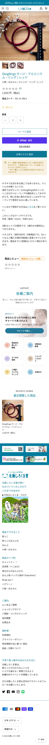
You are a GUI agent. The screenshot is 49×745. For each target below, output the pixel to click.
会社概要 (6, 618)
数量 (4, 114)
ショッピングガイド (11, 609)
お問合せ (6, 622)
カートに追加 (24, 131)
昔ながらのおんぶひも (12, 570)
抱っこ (5, 536)
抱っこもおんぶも (10, 540)
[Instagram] (18, 691)
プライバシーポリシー (12, 639)
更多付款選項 (24, 146)
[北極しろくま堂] (24, 8)
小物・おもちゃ (9, 549)
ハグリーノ (7, 584)
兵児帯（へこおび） (11, 566)
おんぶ (5, 545)
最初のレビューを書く (31, 258)
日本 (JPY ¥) (10, 720)
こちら (30, 206)
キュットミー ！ (9, 562)
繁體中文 (8, 729)
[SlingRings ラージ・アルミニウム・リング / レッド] (13, 410)
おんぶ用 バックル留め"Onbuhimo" (19, 575)
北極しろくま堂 (14, 736)
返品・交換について (11, 648)
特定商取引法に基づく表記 (14, 643)
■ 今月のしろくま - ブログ (14, 494)
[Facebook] (8, 691)
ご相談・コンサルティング (14, 613)
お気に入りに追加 (24, 154)
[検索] (8, 8)
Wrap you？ (7, 579)
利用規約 (6, 634)
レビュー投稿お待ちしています (24, 3)
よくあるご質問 (9, 604)
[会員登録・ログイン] (40, 8)
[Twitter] (3, 691)
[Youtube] (13, 691)
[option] (24, 36)
